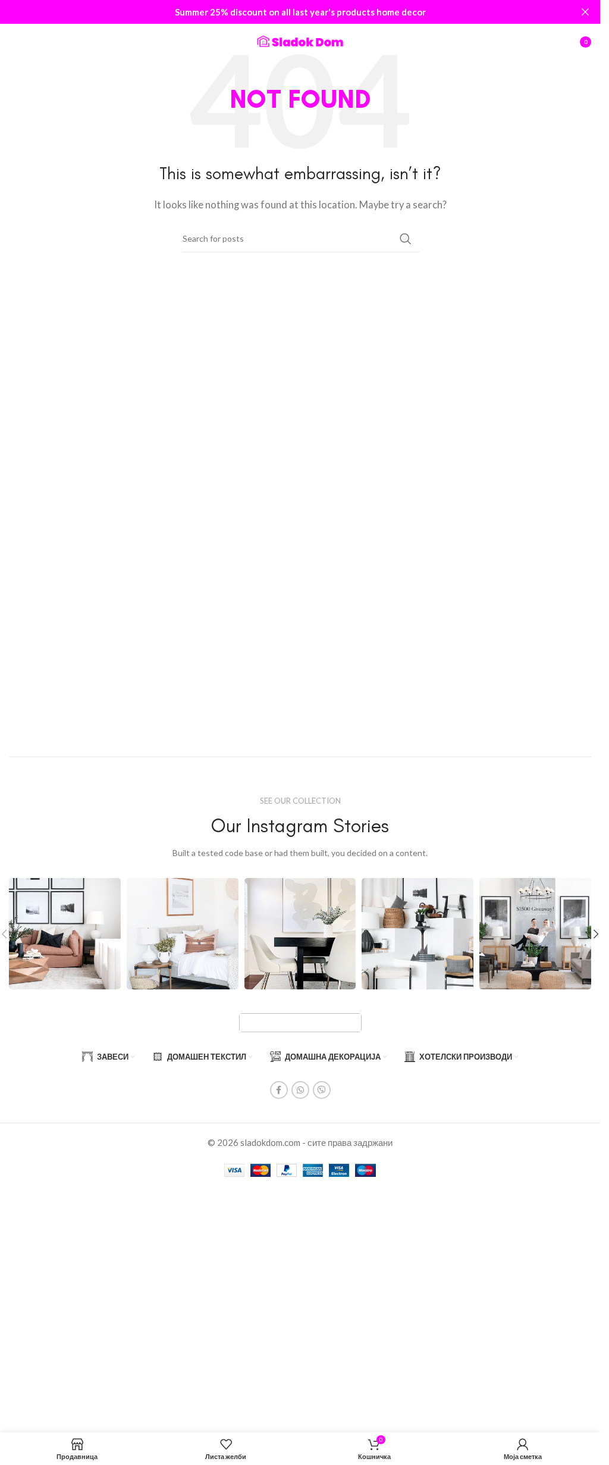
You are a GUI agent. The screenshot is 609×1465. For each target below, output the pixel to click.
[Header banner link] (300, 12)
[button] (596, 934)
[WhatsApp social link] (300, 1090)
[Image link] (300, 1021)
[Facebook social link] (279, 1090)
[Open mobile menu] (15, 42)
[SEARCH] (405, 238)
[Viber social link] (322, 1090)
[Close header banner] (585, 12)
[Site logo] (300, 40)
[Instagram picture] (65, 934)
